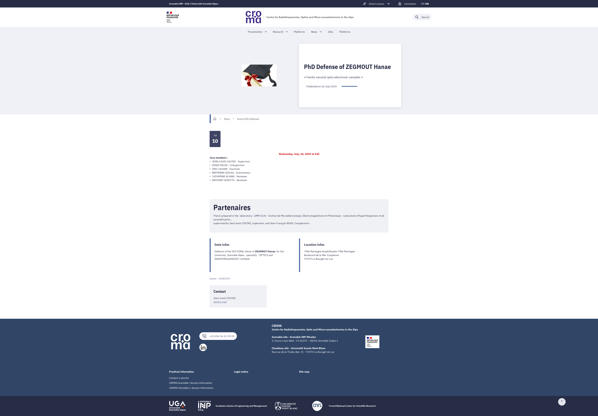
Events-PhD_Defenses (248, 118)
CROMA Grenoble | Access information (190, 382)
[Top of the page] (563, 402)
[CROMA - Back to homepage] (253, 17)
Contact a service (179, 377)
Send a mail (220, 301)
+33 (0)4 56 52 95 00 (221, 336)
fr (422, 3)
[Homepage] (215, 119)
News (227, 118)
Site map (304, 371)
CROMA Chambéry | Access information (191, 387)
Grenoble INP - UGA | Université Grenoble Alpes (193, 3)
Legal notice (241, 371)
